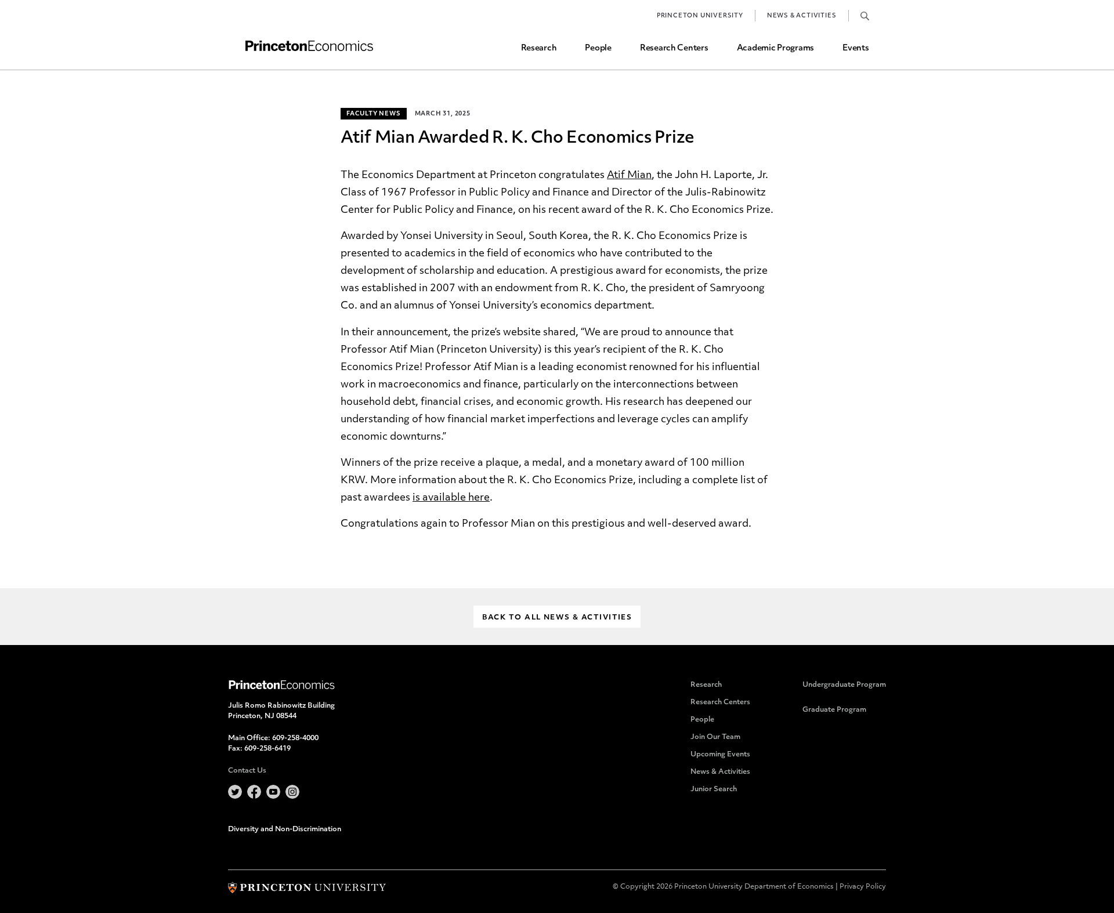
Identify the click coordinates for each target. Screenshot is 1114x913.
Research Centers (674, 48)
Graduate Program (834, 710)
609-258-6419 (267, 748)
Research (539, 48)
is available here (451, 498)
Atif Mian (629, 175)
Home (309, 46)
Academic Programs (775, 48)
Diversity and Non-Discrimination (284, 829)
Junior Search (713, 789)
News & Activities (802, 16)
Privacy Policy (863, 886)
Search (864, 15)
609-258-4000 (295, 738)
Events (855, 48)
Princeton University (700, 16)
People (598, 48)
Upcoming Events (720, 754)
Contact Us (247, 770)
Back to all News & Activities (557, 617)
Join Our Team (715, 737)
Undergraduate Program (844, 685)
